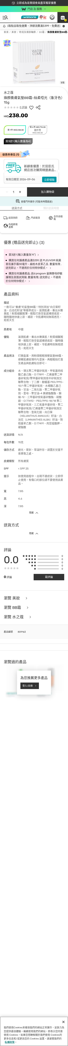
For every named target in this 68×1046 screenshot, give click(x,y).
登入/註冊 (27, 685)
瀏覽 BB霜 (13, 607)
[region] (34, 1031)
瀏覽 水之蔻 (14, 617)
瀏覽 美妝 (12, 598)
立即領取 (49, 179)
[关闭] (63, 1022)
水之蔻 (8, 92)
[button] (62, 17)
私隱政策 (10, 1042)
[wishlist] (31, 107)
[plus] (20, 192)
